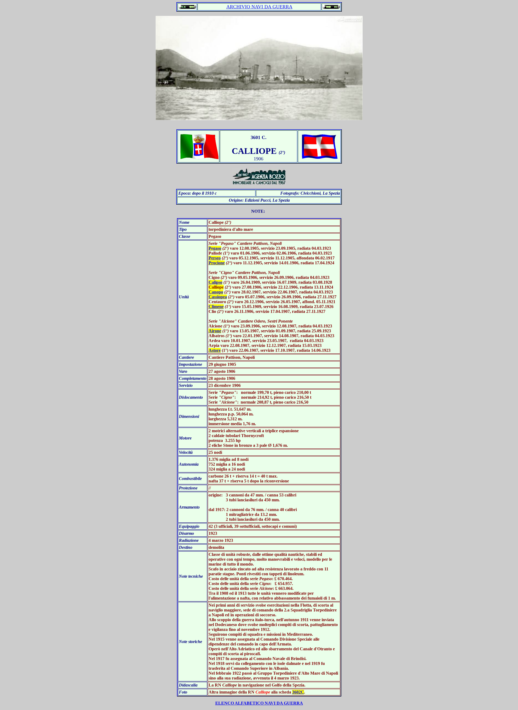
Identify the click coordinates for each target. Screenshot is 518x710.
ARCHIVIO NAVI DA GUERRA (259, 6)
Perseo (215, 258)
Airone (215, 331)
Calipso (215, 282)
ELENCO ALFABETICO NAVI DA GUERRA (259, 703)
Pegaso (215, 248)
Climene (216, 306)
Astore (215, 350)
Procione (217, 263)
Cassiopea (218, 297)
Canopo (216, 292)
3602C (298, 692)
